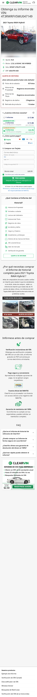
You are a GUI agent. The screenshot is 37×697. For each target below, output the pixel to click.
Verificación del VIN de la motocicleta (15, 694)
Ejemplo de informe (9, 674)
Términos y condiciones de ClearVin (14, 188)
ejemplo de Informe (18, 256)
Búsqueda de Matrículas (11, 690)
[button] (3, 83)
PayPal (8, 143)
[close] (3, 2)
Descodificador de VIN (10, 682)
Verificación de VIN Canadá (12, 678)
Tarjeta (8, 140)
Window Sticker (7, 686)
